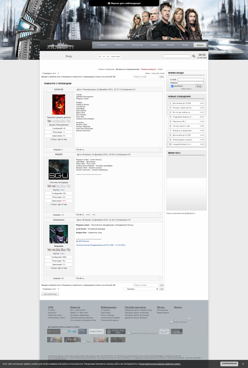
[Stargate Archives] (95, 333)
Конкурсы (52, 313)
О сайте (51, 310)
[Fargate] (100, 342)
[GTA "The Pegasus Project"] (117, 342)
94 (63, 278)
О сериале (102, 45)
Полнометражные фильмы (81, 318)
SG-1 (72, 310)
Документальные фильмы (136, 318)
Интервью (74, 315)
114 (63, 197)
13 (63, 215)
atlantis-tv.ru (55, 77)
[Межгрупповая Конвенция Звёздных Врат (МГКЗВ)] (54, 342)
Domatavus (58, 220)
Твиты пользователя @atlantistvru (180, 213)
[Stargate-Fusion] (176, 333)
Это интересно (76, 320)
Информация (108, 307)
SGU (83, 310)
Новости (119, 45)
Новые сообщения (106, 69)
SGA (77, 310)
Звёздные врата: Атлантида (137, 313)
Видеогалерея (163, 313)
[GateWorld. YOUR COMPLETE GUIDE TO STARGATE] (68, 333)
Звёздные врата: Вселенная (137, 315)
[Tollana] (86, 342)
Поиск (160, 69)
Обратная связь (55, 315)
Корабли (116, 318)
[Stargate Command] (53, 333)
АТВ (50, 307)
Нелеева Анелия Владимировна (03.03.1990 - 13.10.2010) (100, 245)
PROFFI (58, 154)
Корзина (67, 77)
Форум (200, 45)
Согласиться (229, 363)
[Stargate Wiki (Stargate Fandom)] (141, 333)
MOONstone (84, 241)
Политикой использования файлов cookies (159, 364)
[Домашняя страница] (88, 214)
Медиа (185, 45)
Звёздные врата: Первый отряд (138, 310)
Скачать (154, 45)
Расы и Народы (107, 315)
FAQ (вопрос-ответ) (56, 318)
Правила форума (148, 69)
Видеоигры (84, 315)
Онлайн (170, 45)
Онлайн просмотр (135, 307)
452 (63, 261)
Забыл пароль (186, 89)
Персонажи (106, 313)
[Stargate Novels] (115, 333)
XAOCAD (58, 89)
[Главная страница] (61, 45)
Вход (69, 56)
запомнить (178, 86)
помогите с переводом (83, 77)
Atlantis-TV (74, 313)
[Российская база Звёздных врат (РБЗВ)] (72, 342)
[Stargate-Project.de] (163, 333)
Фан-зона (84, 313)
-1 (64, 132)
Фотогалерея (162, 310)
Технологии (106, 318)
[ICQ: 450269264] (94, 214)
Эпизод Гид (137, 45)
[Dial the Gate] (82, 333)
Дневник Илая (90, 320)
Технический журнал (110, 320)
